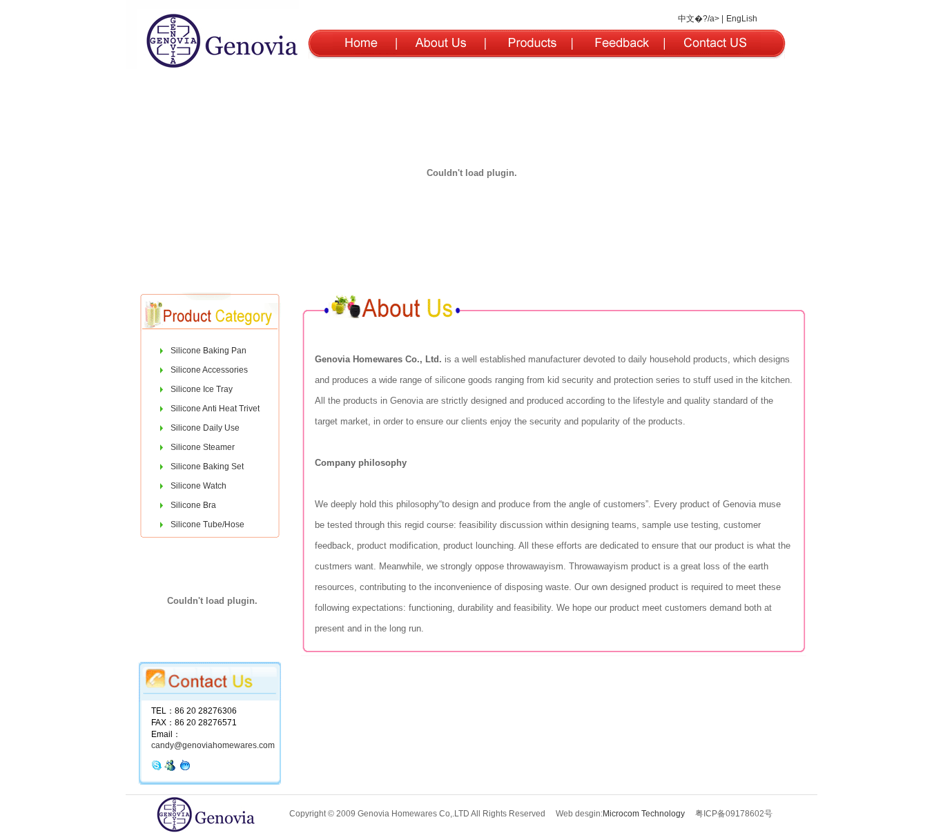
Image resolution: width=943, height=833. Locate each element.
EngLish (741, 18)
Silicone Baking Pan (208, 350)
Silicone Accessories (209, 370)
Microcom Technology (644, 814)
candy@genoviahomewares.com (213, 745)
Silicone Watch (198, 486)
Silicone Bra (193, 505)
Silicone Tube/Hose (207, 524)
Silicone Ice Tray (202, 389)
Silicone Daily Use (205, 428)
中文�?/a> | (700, 18)
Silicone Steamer (203, 447)
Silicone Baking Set (207, 466)
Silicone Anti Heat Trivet (215, 408)
